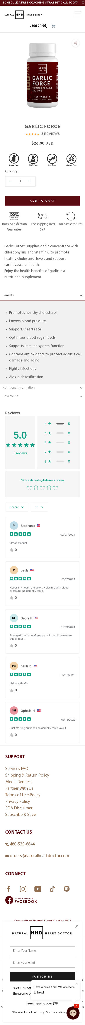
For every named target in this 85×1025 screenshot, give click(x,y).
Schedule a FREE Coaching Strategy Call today (40, 2)
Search (35, 25)
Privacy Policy (17, 802)
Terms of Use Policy (22, 795)
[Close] (76, 926)
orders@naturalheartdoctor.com (39, 856)
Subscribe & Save (20, 815)
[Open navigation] (78, 14)
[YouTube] (38, 888)
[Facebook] (9, 888)
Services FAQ (16, 769)
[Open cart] (53, 26)
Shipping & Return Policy (27, 775)
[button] (58, 423)
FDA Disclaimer (19, 808)
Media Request (18, 782)
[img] (20, 445)
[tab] (42, 295)
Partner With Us (19, 788)
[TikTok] (53, 888)
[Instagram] (23, 888)
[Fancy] (67, 889)
